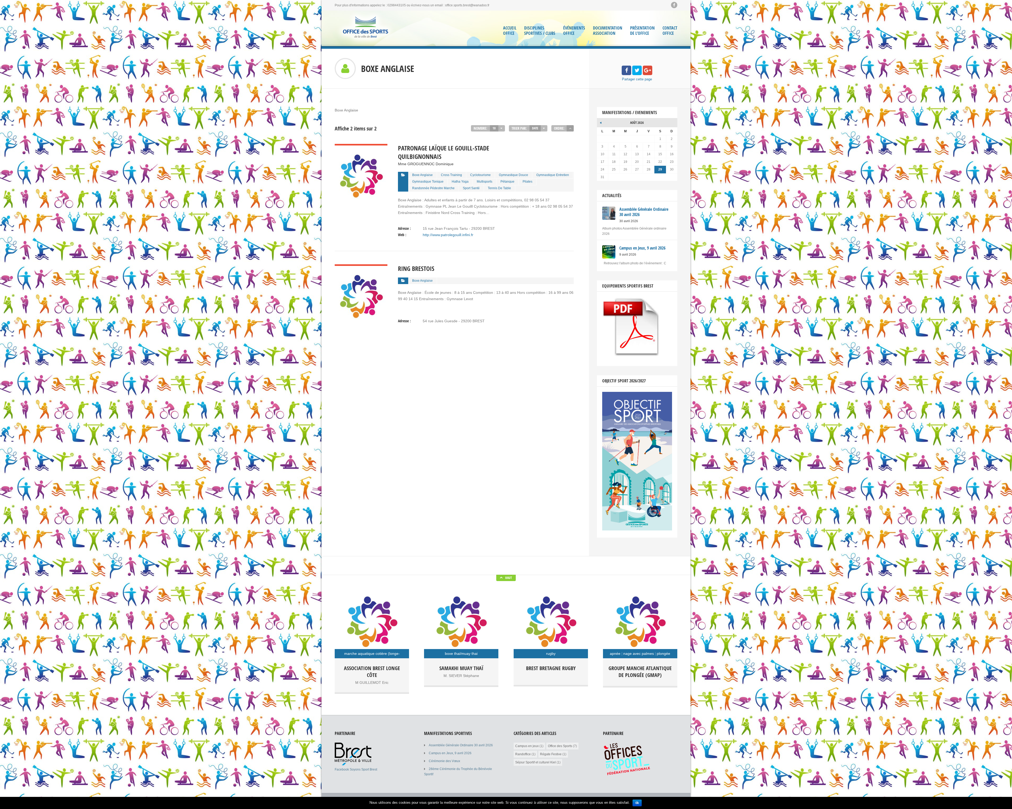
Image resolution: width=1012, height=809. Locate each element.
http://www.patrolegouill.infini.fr (448, 235)
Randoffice (523, 754)
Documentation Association (607, 30)
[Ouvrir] (353, 764)
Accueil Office (509, 30)
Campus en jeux (527, 746)
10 (494, 128)
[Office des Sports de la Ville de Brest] (365, 28)
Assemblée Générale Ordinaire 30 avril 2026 (461, 745)
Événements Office (574, 30)
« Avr (601, 122)
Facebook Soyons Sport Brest (356, 769)
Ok (637, 803)
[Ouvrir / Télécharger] (631, 355)
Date (535, 128)
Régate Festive (551, 754)
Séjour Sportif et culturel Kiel (535, 762)
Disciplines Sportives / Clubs (539, 30)
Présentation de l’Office (642, 30)
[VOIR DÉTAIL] (361, 147)
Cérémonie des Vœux (444, 761)
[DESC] (570, 128)
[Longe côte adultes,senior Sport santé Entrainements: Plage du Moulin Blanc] (372, 621)
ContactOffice (670, 30)
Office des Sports (560, 746)
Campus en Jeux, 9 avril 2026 (450, 753)
